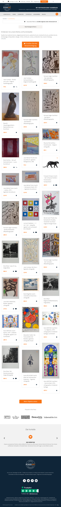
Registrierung (37, 1)
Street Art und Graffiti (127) (24, 501)
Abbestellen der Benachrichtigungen (16, 474)
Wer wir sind (9, 472)
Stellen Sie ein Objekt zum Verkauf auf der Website (33, 472)
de (53, 1)
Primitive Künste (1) (18, 500)
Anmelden (44, 1)
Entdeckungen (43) (44, 497)
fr (49, 1)
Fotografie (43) (52, 497)
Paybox (53, 504)
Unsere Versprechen (49, 472)
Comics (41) (37, 497)
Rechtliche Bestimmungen (30, 474)
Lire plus (3, 38)
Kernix (56, 504)
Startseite (5, 18)
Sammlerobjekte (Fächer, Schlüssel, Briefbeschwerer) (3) (34, 500)
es (57, 1)
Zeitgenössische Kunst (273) (36, 501)
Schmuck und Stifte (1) (51, 500)
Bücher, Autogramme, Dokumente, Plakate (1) (24, 497)
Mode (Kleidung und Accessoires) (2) (48, 499)
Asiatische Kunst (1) (10, 497)
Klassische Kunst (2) (36, 499)
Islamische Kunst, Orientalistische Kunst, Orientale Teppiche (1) (18, 499)
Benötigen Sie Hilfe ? (17, 472)
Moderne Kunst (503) (9, 500)
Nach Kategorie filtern (30, 26)
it (55, 1)
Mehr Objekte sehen (30, 401)
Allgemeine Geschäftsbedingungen (44, 474)
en (51, 1)
